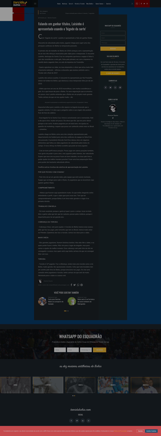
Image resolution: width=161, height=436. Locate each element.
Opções (140, 431)
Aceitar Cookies (151, 431)
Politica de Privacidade (120, 431)
